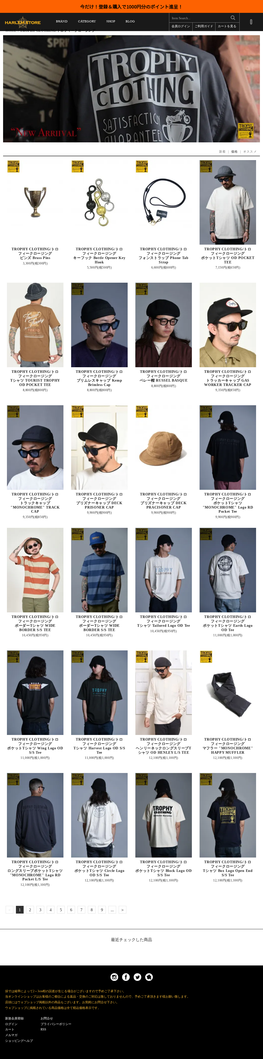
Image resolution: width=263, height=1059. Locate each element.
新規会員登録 (14, 1018)
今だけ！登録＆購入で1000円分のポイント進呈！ (131, 6)
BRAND (62, 22)
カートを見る (227, 26)
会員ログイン (181, 26)
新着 (222, 151)
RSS (43, 1029)
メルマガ (11, 1035)
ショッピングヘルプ (19, 1041)
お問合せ (47, 1018)
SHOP (110, 22)
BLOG (130, 22)
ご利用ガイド (204, 26)
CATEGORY (87, 22)
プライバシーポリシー (56, 1024)
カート (9, 1029)
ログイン (11, 1024)
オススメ (250, 151)
